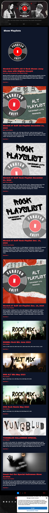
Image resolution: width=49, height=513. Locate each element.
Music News (5, 73)
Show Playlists (20, 73)
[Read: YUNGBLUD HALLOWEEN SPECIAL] (24, 426)
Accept (32, 508)
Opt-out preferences (30, 510)
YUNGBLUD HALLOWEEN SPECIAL (20, 438)
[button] (46, 498)
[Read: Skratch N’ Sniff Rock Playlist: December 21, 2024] (24, 159)
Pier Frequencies (12, 73)
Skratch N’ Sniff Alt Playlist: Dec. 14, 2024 (23, 306)
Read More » (6, 82)
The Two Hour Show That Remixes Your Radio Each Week (24, 20)
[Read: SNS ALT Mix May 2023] (24, 362)
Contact (36, 510)
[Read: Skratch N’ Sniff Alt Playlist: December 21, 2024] (24, 104)
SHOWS (26, 73)
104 (25, 492)
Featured (5, 478)
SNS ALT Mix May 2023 (14, 375)
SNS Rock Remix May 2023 (16, 407)
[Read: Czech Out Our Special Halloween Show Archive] (24, 462)
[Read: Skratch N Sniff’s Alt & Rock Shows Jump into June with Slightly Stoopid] (18, 51)
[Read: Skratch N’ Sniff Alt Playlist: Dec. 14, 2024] (24, 281)
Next (44, 492)
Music (4, 130)
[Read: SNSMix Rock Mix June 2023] (24, 330)
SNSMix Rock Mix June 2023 (17, 342)
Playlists (5, 245)
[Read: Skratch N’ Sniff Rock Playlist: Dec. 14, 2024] (24, 216)
